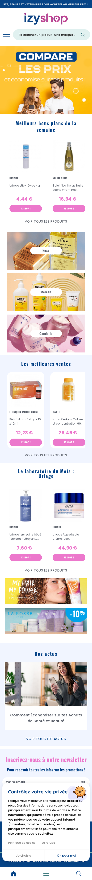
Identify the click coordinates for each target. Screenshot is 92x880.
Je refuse (48, 843)
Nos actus (46, 654)
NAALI (56, 412)
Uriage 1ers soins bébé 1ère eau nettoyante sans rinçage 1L (25, 536)
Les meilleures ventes (46, 364)
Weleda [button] (46, 292)
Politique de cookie (22, 843)
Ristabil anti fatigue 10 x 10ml (25, 421)
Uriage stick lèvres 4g (24, 185)
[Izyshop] (46, 18)
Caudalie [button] (45, 333)
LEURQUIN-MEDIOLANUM (23, 412)
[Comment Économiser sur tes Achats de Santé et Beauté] (46, 684)
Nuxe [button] (46, 250)
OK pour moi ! (67, 855)
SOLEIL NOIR (60, 178)
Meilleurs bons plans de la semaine (46, 126)
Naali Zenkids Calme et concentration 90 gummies (68, 421)
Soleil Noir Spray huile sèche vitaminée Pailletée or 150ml (68, 187)
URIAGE (13, 178)
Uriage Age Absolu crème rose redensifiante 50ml (66, 536)
